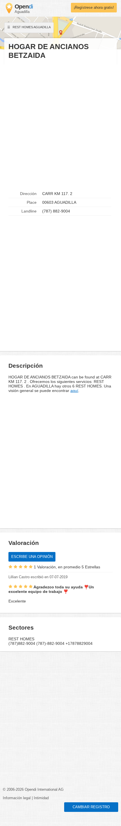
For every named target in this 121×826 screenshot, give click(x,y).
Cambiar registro (91, 807)
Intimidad (41, 798)
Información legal (17, 798)
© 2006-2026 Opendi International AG (33, 790)
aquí (74, 390)
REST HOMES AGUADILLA (31, 27)
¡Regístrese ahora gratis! (94, 8)
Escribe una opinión (32, 557)
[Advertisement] (60, 124)
